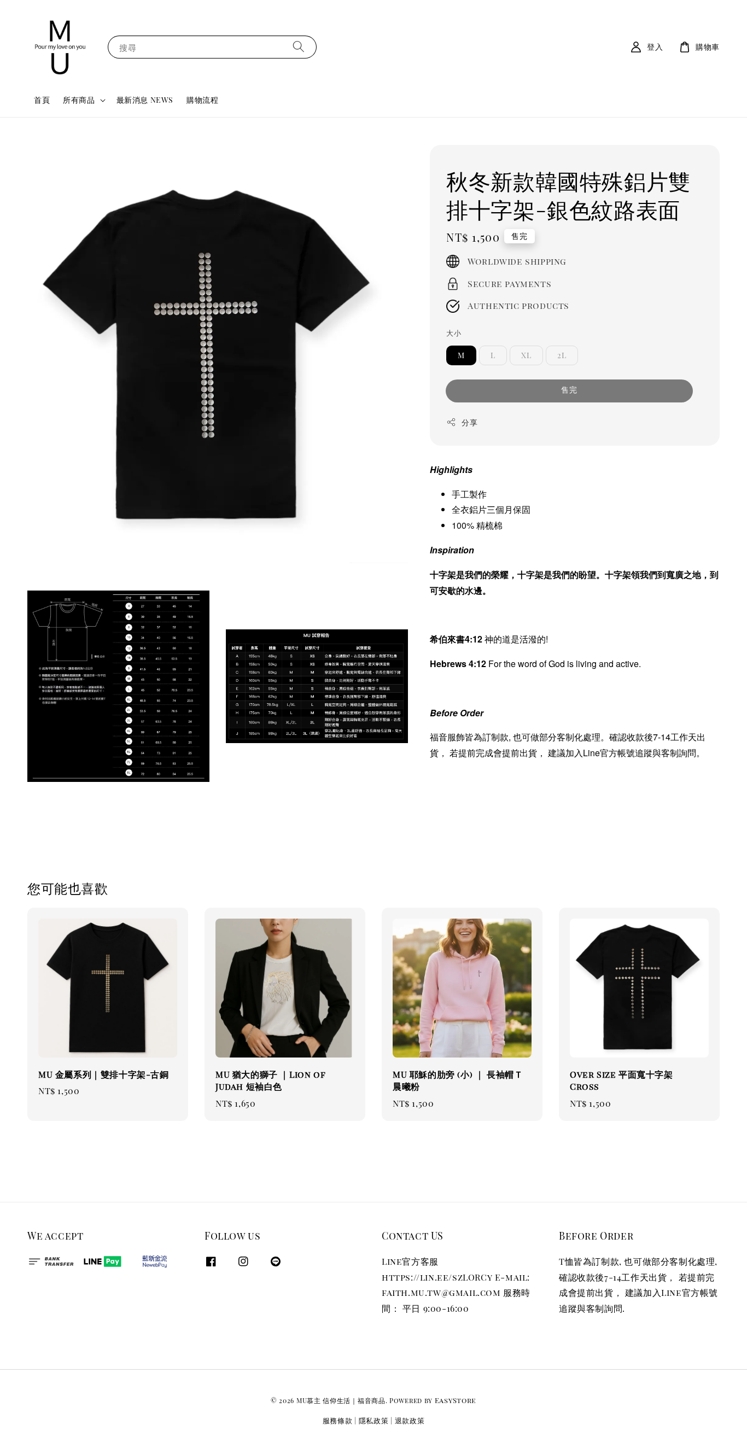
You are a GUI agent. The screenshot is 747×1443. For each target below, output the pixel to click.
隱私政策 (374, 1420)
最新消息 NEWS (144, 100)
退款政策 (410, 1420)
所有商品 (79, 100)
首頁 (42, 100)
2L (562, 355)
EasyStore (455, 1400)
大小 (453, 332)
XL (526, 355)
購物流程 (202, 100)
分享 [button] (469, 422)
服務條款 (338, 1420)
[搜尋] (298, 46)
